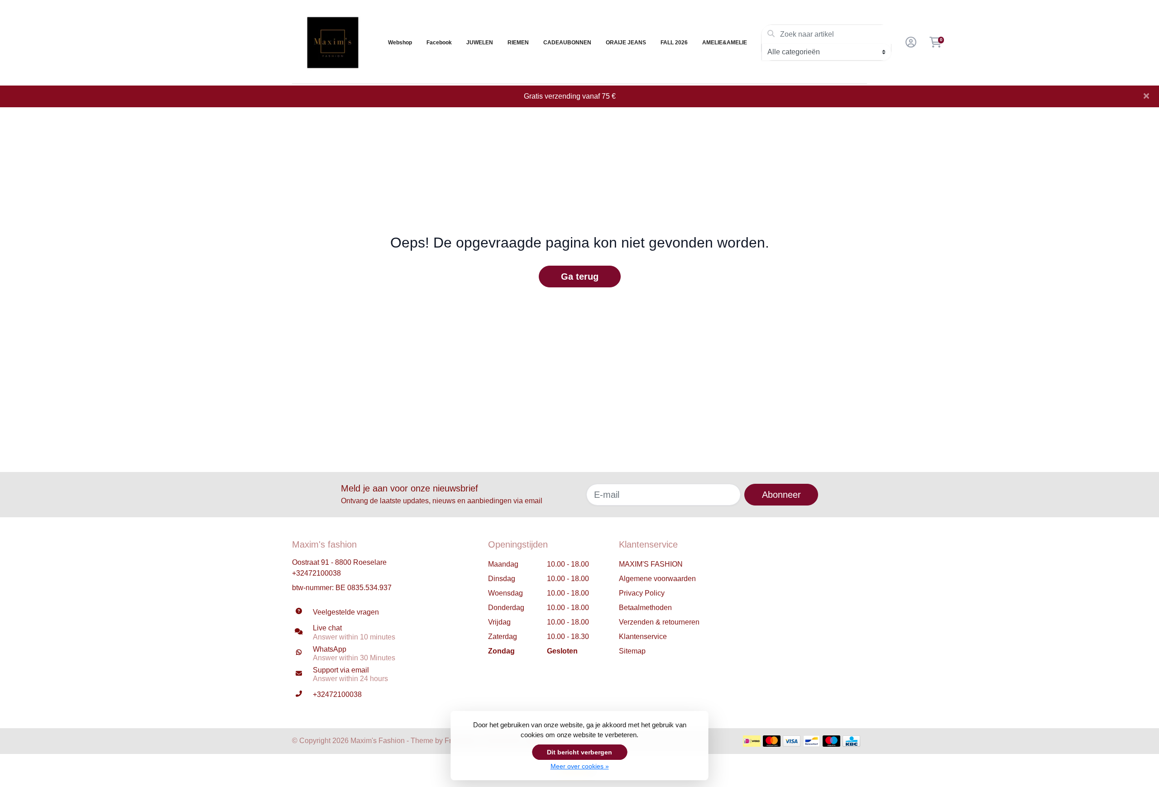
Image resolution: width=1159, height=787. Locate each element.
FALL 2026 (674, 42)
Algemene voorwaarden (657, 578)
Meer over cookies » (580, 766)
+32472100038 (316, 573)
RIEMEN (518, 42)
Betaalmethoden (645, 607)
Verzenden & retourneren (659, 622)
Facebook (439, 42)
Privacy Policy (642, 593)
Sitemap (632, 651)
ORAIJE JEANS (626, 42)
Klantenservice (643, 636)
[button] (909, 42)
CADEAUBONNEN (567, 42)
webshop (400, 42)
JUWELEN (479, 42)
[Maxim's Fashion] (333, 42)
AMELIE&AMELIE (724, 42)
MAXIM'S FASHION (651, 564)
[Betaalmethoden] (752, 741)
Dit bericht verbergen (579, 752)
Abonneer (781, 495)
